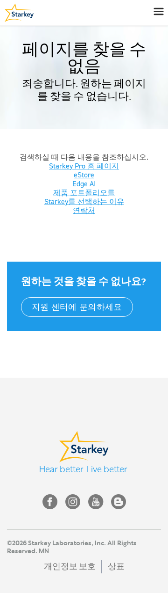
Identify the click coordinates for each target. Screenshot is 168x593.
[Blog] (118, 502)
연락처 (84, 210)
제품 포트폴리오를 (84, 192)
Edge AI (84, 183)
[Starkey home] (17, 12)
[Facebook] (49, 502)
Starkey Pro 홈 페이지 (84, 165)
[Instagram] (72, 502)
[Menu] (158, 11)
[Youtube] (95, 502)
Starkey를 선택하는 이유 (84, 201)
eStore (84, 174)
